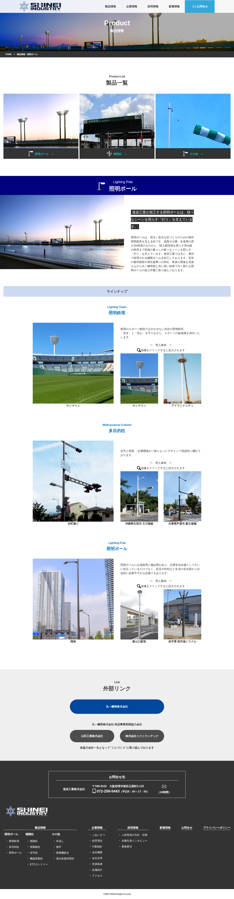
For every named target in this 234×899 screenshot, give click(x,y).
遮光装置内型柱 (65, 858)
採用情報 (152, 6)
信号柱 (34, 852)
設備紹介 (97, 869)
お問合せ (202, 6)
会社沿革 (97, 858)
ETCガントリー (39, 864)
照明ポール (11, 834)
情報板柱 (35, 846)
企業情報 (131, 6)
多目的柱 (14, 846)
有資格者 (97, 864)
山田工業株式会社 (92, 736)
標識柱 (30, 834)
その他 (56, 834)
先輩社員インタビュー (134, 840)
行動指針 (97, 846)
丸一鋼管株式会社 (117, 706)
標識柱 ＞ (120, 153)
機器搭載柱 (36, 858)
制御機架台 (62, 852)
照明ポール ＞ (44, 153)
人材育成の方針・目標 (134, 834)
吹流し (60, 841)
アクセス (97, 875)
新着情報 (174, 6)
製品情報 (110, 6)
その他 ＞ (196, 153)
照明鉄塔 (14, 841)
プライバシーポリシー (217, 827)
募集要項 (127, 846)
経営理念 (97, 840)
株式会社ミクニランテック (142, 736)
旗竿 (58, 846)
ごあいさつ (98, 834)
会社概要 (97, 852)
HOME (8, 54)
